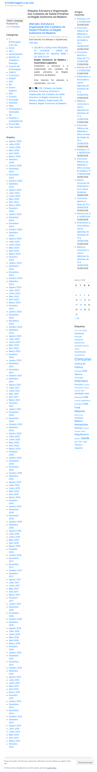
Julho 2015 (14, 680)
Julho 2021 (14, 387)
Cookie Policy (51, 768)
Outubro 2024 (15, 229)
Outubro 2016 (15, 619)
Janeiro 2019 (15, 506)
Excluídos (79, 384)
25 (81, 309)
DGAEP (12, 78)
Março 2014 (14, 741)
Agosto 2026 (15, 141)
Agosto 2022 (15, 336)
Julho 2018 (14, 534)
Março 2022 (15, 351)
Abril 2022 (14, 348)
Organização (53, 100)
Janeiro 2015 (15, 701)
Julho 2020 (14, 436)
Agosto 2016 (15, 628)
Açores (77, 349)
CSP (40, 88)
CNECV (12, 72)
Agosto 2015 (15, 677)
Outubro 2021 (15, 375)
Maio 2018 (14, 540)
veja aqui (33, 42)
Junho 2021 (14, 390)
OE (10, 115)
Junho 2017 (14, 585)
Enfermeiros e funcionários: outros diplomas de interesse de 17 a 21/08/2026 (83, 85)
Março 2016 (14, 643)
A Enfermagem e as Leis (19, 2)
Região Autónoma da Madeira (52, 103)
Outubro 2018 (15, 521)
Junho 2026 (14, 147)
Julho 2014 (14, 728)
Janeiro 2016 (15, 652)
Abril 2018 (14, 543)
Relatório (77, 438)
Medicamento (79, 415)
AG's (11, 51)
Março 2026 (15, 156)
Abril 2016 (14, 640)
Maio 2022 (14, 345)
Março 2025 (15, 205)
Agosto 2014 (15, 725)
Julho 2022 (14, 339)
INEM (82, 391)
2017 (76, 331)
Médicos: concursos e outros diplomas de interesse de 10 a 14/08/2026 (83, 256)
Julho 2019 (14, 485)
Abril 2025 (14, 202)
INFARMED (79, 393)
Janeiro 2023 (15, 311)
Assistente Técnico (82, 346)
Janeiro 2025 (15, 214)
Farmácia (87, 385)
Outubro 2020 (15, 424)
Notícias (79, 428)
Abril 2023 (14, 299)
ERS (11, 93)
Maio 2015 (14, 686)
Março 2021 (14, 400)
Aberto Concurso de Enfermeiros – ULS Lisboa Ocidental (83, 186)
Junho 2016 (14, 634)
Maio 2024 (14, 247)
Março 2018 (14, 546)
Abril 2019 (14, 494)
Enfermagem (79, 378)
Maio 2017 (14, 588)
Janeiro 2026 (15, 165)
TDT (80, 442)
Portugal (77, 431)
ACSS (11, 48)
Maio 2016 (14, 637)
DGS (11, 81)
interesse (78, 397)
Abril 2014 (14, 737)
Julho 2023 (14, 290)
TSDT (85, 442)
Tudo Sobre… (15, 127)
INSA (11, 106)
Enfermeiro (81, 381)
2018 (80, 331)
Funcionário (79, 388)
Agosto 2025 (15, 190)
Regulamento (82, 434)
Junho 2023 (14, 293)
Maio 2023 (14, 296)
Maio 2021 (14, 394)
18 (81, 305)
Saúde (85, 438)
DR (10, 84)
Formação (13, 99)
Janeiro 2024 (15, 263)
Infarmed (13, 102)
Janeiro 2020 (15, 457)
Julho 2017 (14, 582)
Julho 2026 (14, 144)
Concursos (14, 75)
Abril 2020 (14, 445)
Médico (79, 421)
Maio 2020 (14, 442)
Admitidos (79, 333)
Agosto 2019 (15, 482)
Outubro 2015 (15, 667)
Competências (80, 355)
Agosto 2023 (15, 287)
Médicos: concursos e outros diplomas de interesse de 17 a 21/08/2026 (83, 110)
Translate (15, 26)
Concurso (83, 359)
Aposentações (15, 54)
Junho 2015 (14, 683)
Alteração (78, 337)
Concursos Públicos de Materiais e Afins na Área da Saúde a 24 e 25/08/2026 (83, 37)
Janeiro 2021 (15, 409)
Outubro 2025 (15, 180)
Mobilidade (79, 418)
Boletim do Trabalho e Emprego (14, 60)
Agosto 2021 (15, 384)
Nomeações (81, 424)
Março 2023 (15, 302)
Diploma (78, 374)
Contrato (78, 371)
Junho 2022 (14, 342)
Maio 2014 (14, 734)
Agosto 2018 (15, 531)
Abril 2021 (14, 397)
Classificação (80, 352)
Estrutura (43, 91)
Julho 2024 (14, 241)
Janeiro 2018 (15, 555)
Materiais (80, 411)
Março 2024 (15, 254)
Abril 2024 (14, 250)
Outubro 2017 (15, 570)
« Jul (77, 318)
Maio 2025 (14, 199)
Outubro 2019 (15, 473)
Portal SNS (14, 124)
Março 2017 (14, 594)
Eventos (13, 96)
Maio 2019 (14, 491)
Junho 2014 (14, 731)
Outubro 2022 (15, 327)
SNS (76, 442)
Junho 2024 (14, 244)
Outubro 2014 (15, 716)
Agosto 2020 (15, 433)
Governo (86, 388)
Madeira (42, 100)
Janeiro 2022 (15, 360)
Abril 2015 (14, 689)
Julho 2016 (14, 631)
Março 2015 (14, 692)
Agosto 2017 (15, 579)
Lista (85, 396)
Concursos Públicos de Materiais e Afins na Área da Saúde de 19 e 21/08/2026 (83, 134)
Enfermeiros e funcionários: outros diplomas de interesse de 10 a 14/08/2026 (83, 231)
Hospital (77, 391)
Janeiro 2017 (15, 604)
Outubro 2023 (15, 278)
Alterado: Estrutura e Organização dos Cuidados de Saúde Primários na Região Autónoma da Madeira (47, 28)
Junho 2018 (14, 537)
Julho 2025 (14, 193)
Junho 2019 (14, 488)
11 (80, 300)
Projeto (83, 431)
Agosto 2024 (15, 238)
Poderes (86, 428)
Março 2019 (14, 497)
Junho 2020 (14, 439)
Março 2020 (15, 448)
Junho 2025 (14, 196)
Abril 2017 (13, 591)
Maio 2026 (14, 150)
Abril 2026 (14, 153)
